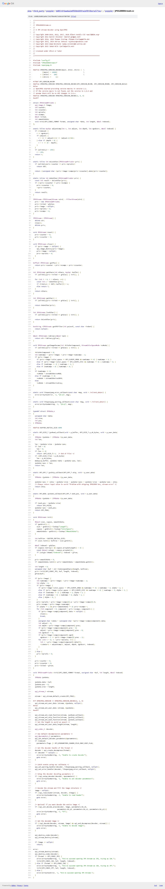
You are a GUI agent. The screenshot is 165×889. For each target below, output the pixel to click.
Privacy (19, 885)
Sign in (160, 3)
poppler (50, 11)
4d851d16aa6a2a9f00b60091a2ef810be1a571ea (78, 11)
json (161, 885)
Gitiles (13, 885)
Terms (26, 885)
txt (155, 885)
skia (29, 11)
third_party (38, 11)
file (73, 16)
